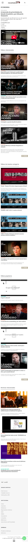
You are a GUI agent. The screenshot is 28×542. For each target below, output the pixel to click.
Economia (3, 70)
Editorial (3, 433)
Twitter (3, 27)
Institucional (2, 2)
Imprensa (3, 505)
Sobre (2, 503)
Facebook (3, 26)
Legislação (3, 95)
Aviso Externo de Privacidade (8, 522)
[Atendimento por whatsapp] (24, 538)
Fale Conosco (4, 491)
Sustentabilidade (5, 469)
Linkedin (3, 29)
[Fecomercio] (14, 2)
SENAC (2, 514)
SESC (2, 512)
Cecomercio (4, 516)
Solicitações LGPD (5, 495)
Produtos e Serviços (6, 531)
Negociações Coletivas (6, 510)
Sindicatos (3, 507)
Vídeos (24, 156)
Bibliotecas (3, 520)
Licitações (3, 518)
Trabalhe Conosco (5, 493)
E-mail (2, 24)
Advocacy (3, 533)
